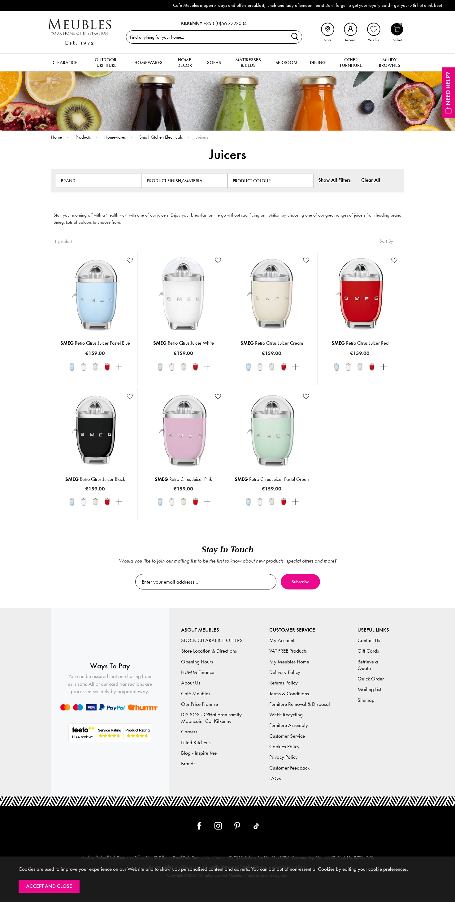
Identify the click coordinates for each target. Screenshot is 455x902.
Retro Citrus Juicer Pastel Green (272, 479)
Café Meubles (195, 693)
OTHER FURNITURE (351, 62)
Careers (189, 731)
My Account (281, 640)
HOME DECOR (184, 62)
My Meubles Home (289, 661)
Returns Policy (283, 683)
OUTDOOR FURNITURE (105, 62)
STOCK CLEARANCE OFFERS (212, 640)
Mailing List (369, 689)
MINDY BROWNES (389, 62)
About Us (190, 683)
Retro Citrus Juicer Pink (183, 479)
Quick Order (371, 678)
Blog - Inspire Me (199, 753)
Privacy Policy (283, 757)
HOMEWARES (148, 62)
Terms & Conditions (289, 693)
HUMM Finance (197, 672)
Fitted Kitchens (195, 742)
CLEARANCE (65, 62)
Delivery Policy (284, 672)
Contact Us (369, 640)
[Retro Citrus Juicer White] (83, 366)
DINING (318, 62)
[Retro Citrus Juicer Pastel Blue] (71, 366)
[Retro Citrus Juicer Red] (107, 366)
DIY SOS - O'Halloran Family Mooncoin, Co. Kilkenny (211, 717)
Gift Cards (368, 651)
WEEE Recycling (286, 714)
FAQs (275, 778)
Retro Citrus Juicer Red (360, 343)
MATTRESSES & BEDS (248, 62)
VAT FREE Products (288, 651)
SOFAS (214, 62)
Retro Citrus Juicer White (183, 343)
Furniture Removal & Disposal (299, 704)
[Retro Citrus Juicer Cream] (95, 366)
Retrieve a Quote (368, 664)
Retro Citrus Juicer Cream (271, 343)
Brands (188, 763)
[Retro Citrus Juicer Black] (119, 366)
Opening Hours (197, 661)
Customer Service (287, 736)
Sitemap (366, 700)
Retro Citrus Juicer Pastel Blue (95, 343)
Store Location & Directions (209, 651)
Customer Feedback (289, 768)
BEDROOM (286, 62)
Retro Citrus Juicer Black (95, 479)
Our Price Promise (199, 704)
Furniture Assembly (288, 725)
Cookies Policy (284, 746)
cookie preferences (387, 869)
